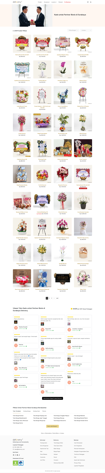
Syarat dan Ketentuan (79, 460)
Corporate (42, 457)
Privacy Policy (77, 463)
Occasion (56, 460)
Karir (41, 451)
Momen (44, 411)
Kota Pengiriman (44, 445)
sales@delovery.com (19, 449)
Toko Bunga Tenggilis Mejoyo (61, 415)
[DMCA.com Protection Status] (15, 463)
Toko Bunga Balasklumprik (20, 418)
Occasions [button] (46, 2)
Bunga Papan (57, 451)
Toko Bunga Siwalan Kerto (81, 420)
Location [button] (54, 2)
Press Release (43, 454)
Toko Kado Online (58, 445)
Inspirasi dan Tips (44, 448)
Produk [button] (39, 2)
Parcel (55, 457)
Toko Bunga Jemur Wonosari (20, 420)
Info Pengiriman (78, 445)
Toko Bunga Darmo (18, 423)
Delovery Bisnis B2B (58, 463)
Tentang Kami (43, 443)
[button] (73, 30)
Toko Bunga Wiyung (59, 418)
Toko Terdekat (17, 411)
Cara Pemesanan (78, 443)
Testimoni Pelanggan (79, 454)
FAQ (75, 457)
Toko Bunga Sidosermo (60, 420)
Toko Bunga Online (58, 443)
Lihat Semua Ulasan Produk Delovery (52, 398)
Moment (61, 2)
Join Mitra (42, 460)
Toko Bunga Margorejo (39, 420)
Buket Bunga (57, 448)
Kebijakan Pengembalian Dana (81, 451)
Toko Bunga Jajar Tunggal (40, 418)
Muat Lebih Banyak (52, 426)
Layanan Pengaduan (79, 465)
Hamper (56, 454)
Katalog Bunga (26, 411)
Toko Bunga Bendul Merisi (81, 418)
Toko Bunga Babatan (79, 415)
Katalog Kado (36, 411)
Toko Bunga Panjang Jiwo (40, 415)
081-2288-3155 (18, 447)
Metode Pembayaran (79, 448)
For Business (67, 2)
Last (57, 298)
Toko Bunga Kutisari (18, 415)
